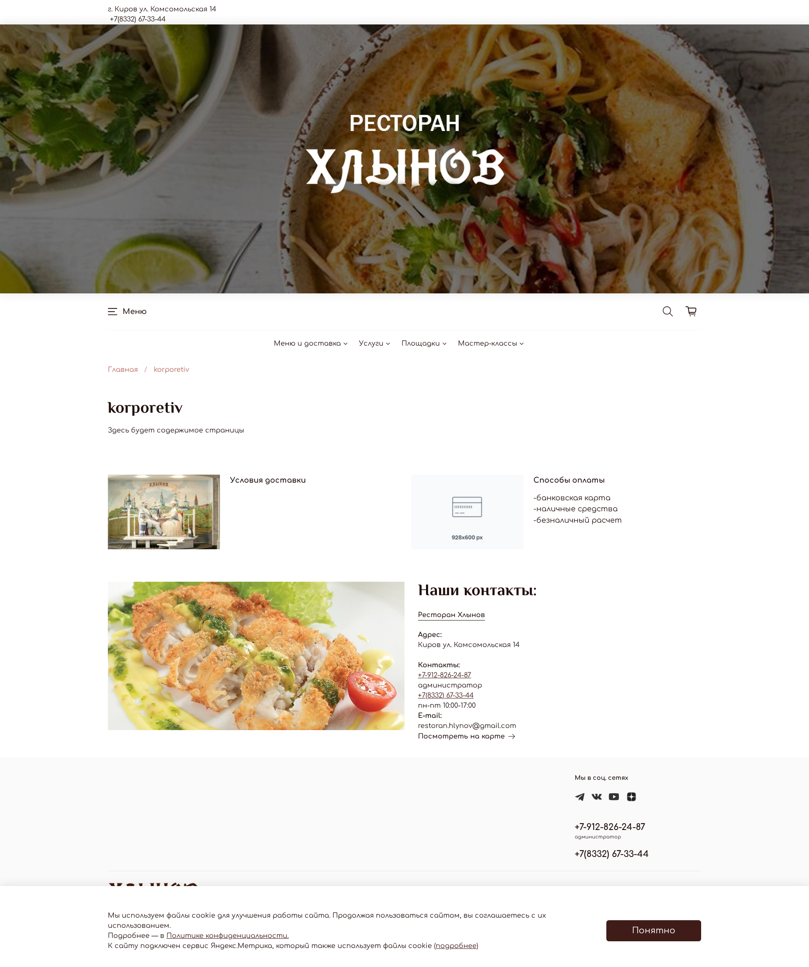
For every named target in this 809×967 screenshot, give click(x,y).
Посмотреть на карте (461, 736)
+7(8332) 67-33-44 (446, 695)
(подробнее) (456, 946)
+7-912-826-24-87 (444, 675)
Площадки (421, 343)
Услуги (371, 343)
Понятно (653, 930)
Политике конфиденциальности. (227, 936)
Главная (123, 369)
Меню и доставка (307, 343)
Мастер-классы (487, 343)
